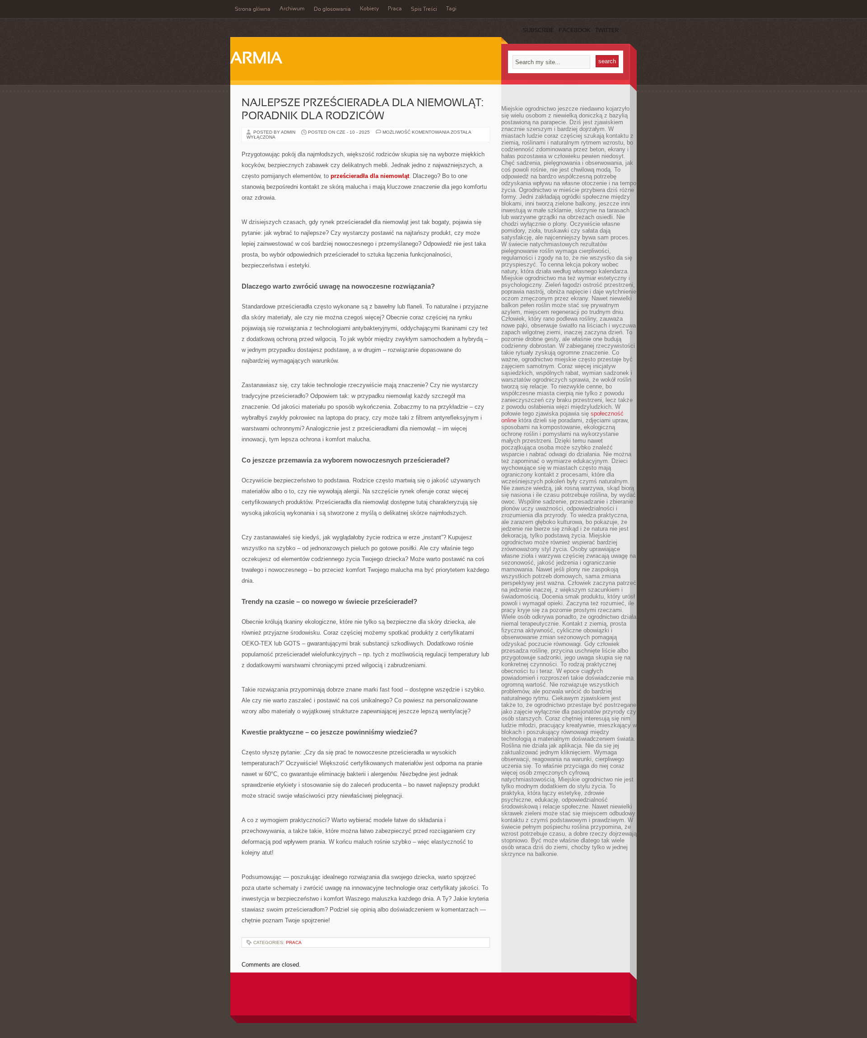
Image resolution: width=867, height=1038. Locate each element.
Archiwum (292, 9)
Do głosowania (332, 9)
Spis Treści (424, 9)
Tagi (451, 9)
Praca (395, 9)
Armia (256, 59)
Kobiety (369, 9)
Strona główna (252, 9)
